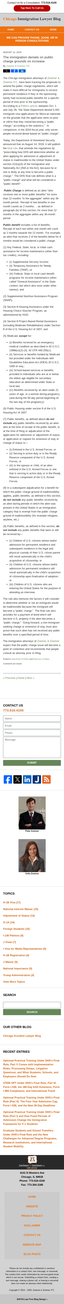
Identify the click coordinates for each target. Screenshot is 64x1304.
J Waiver (10, 962)
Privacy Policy (32, 1215)
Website (32, 1206)
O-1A (9, 922)
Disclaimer (32, 1225)
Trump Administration (18, 975)
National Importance (17, 968)
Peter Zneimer (32, 831)
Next (30, 677)
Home (10, 29)
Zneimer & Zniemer (48, 641)
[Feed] (46, 779)
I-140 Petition (13, 935)
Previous (9, 677)
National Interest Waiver (20, 909)
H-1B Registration (16, 955)
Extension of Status (41, 659)
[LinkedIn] (27, 779)
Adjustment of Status (20, 659)
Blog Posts (32, 1254)
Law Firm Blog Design (31, 1299)
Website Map (32, 1244)
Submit (32, 762)
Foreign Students (16, 928)
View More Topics (14, 981)
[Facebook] (8, 779)
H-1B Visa (12, 902)
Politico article (29, 105)
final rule (12, 148)
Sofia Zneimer (32, 873)
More (53, 29)
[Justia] (37, 779)
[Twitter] (17, 779)
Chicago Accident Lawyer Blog (22, 1035)
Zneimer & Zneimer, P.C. (44, 1290)
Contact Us (32, 29)
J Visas (9, 942)
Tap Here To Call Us (32, 8)
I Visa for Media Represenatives (24, 948)
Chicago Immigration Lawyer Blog (32, 20)
